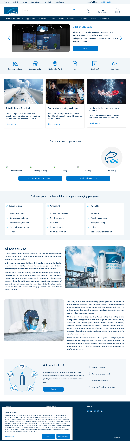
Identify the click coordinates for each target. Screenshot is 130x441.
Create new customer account (101, 232)
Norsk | (103, 2)
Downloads (48, 2)
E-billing (93, 227)
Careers (25, 2)
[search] (50, 10)
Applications (30, 19)
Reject (48, 436)
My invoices (54, 223)
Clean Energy (71, 19)
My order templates (57, 227)
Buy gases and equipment (19, 218)
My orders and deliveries (59, 214)
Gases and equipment (13, 19)
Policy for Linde (60, 2)
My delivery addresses (99, 218)
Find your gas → (54, 124)
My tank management (58, 232)
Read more (85, 48)
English (109, 2)
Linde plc (15, 2)
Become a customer (17, 214)
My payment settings (98, 223)
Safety (61, 19)
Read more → (12, 124)
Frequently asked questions (19, 227)
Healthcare (42, 19)
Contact (93, 19)
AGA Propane (104, 19)
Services (53, 19)
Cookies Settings (9, 436)
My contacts (95, 214)
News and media (36, 2)
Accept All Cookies (63, 436)
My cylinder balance (57, 218)
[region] (37, 423)
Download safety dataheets (19, 223)
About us (6, 2)
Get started (84, 19)
